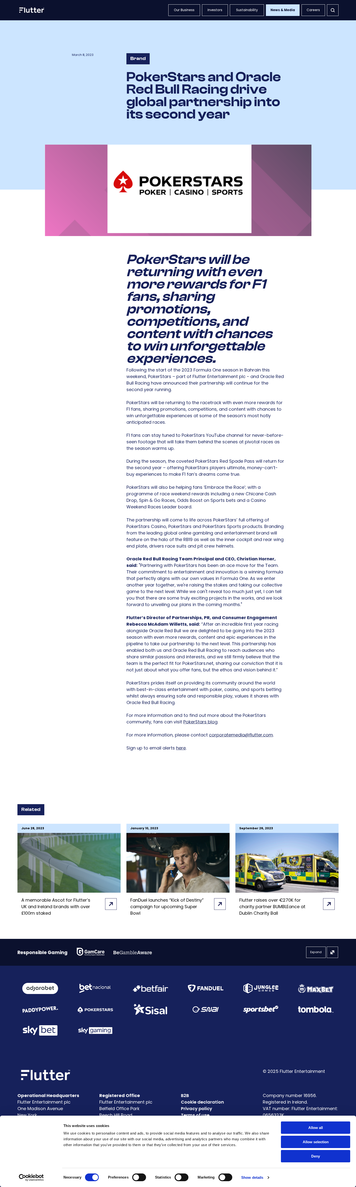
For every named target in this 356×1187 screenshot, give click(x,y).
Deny (315, 1156)
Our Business (184, 10)
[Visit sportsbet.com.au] (261, 1009)
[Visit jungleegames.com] (261, 988)
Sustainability (247, 10)
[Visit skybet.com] (40, 1030)
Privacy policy (196, 1108)
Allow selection (316, 1142)
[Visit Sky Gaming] (95, 1030)
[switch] (139, 1177)
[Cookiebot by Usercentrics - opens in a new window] (31, 1177)
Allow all (315, 1128)
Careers (313, 10)
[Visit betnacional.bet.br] (95, 988)
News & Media (283, 10)
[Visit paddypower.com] (40, 1009)
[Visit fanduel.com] (206, 988)
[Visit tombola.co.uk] (316, 1009)
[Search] (333, 10)
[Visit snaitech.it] (205, 1009)
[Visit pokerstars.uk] (95, 1009)
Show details (252, 1177)
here (181, 748)
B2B (185, 1095)
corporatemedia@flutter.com (241, 735)
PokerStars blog (200, 722)
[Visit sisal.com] (150, 1009)
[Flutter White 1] (31, 10)
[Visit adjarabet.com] (40, 988)
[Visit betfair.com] (150, 988)
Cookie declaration (202, 1102)
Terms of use (195, 1115)
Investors (215, 10)
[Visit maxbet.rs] (316, 988)
